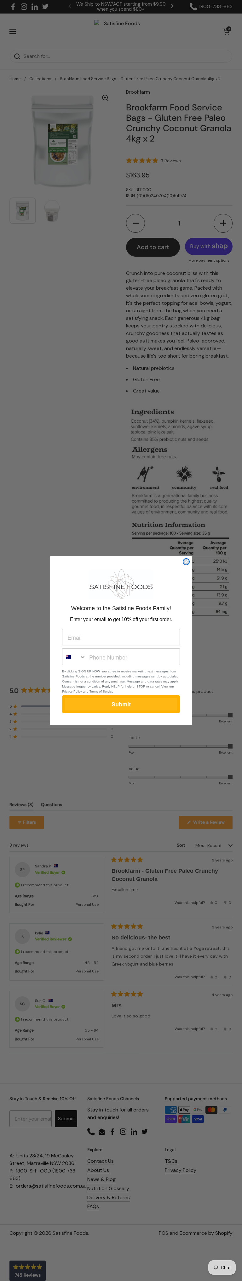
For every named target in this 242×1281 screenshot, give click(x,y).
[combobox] (74, 657)
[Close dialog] (186, 562)
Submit (121, 704)
